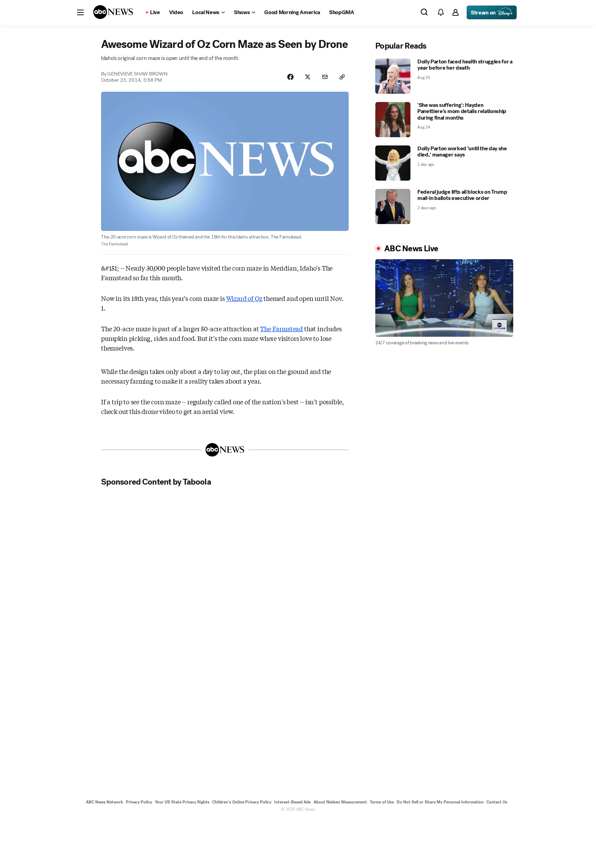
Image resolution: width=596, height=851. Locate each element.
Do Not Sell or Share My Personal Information (440, 802)
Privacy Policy (139, 802)
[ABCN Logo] (113, 12)
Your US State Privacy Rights (182, 802)
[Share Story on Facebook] (290, 76)
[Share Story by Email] (324, 76)
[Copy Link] (342, 76)
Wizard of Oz (244, 298)
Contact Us (496, 802)
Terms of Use (382, 802)
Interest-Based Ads (292, 802)
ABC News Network (104, 802)
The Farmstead (281, 328)
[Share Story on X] (307, 76)
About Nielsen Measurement (340, 802)
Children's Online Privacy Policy (241, 802)
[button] (80, 12)
